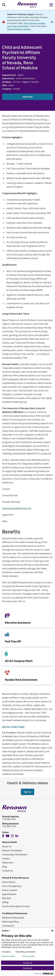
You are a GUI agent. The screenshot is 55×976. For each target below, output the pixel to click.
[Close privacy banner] (52, 930)
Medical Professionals (13, 917)
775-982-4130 (8, 826)
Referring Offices (10, 921)
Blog (4, 866)
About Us (6, 846)
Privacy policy (29, 956)
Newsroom (7, 862)
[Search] (3, 4)
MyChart (6, 898)
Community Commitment (14, 854)
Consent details (8, 956)
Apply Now (27, 96)
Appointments (9, 894)
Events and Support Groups (16, 906)
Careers (6, 858)
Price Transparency (12, 886)
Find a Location (9, 890)
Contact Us (7, 870)
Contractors (8, 925)
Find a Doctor (8, 882)
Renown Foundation (12, 850)
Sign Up (27, 792)
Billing (5, 902)
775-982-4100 (8, 819)
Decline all (27, 968)
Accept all (27, 963)
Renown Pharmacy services (19, 29)
